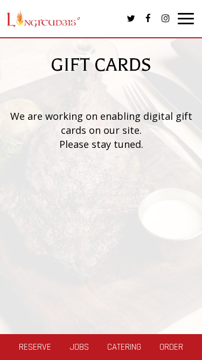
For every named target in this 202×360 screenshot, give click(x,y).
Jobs (79, 347)
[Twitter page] (131, 18)
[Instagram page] (165, 18)
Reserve (35, 347)
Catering (124, 347)
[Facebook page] (148, 18)
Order (171, 347)
